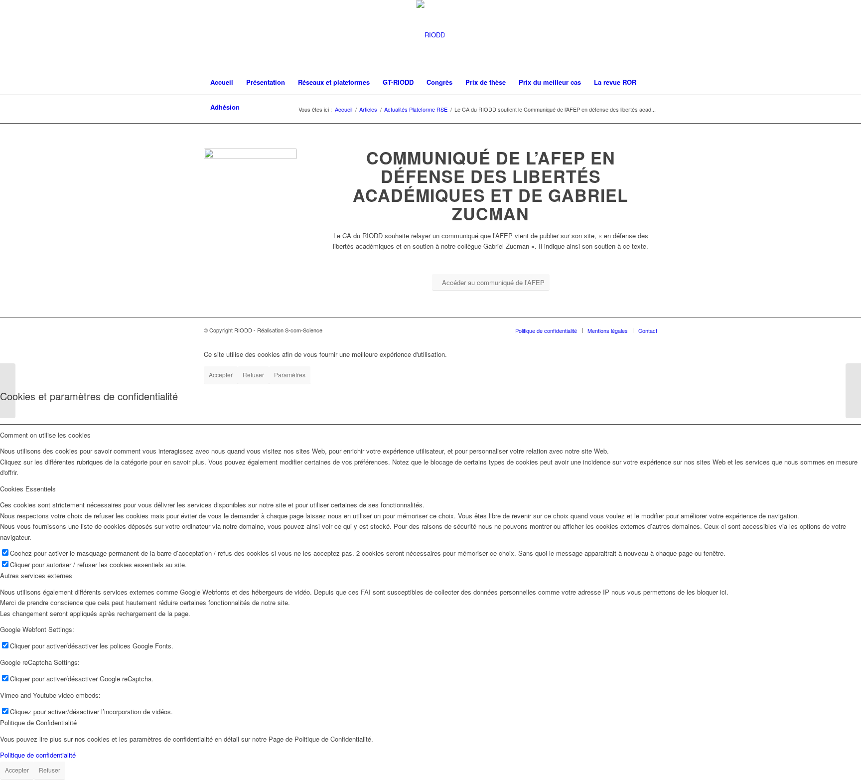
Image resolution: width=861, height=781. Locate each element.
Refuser (253, 374)
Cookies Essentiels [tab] (28, 488)
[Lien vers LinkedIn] (649, 34)
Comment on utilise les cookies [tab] (45, 435)
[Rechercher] (650, 107)
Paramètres (289, 374)
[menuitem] (222, 82)
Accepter (221, 374)
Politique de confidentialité (38, 755)
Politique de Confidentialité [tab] (38, 722)
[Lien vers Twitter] (634, 34)
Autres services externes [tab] (36, 575)
